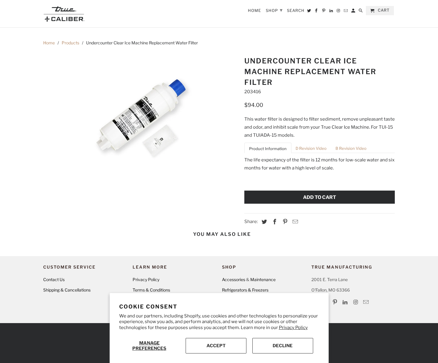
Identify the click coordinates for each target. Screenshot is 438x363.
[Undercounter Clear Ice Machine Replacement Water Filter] (141, 118)
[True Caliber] (64, 13)
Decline (283, 345)
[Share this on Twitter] (263, 222)
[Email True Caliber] (366, 302)
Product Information (268, 148)
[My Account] (353, 11)
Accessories (233, 279)
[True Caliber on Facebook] (316, 11)
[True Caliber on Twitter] (309, 11)
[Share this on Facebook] (274, 222)
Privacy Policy (293, 327)
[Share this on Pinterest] (284, 222)
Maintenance (263, 279)
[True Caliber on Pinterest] (335, 302)
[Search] (361, 11)
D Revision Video (311, 148)
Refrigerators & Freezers (245, 289)
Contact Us (54, 279)
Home (49, 42)
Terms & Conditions (151, 289)
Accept (216, 345)
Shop (274, 10)
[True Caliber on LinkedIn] (345, 302)
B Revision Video (351, 148)
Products (70, 42)
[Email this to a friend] (294, 222)
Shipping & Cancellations (67, 289)
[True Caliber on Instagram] (356, 302)
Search (296, 10)
